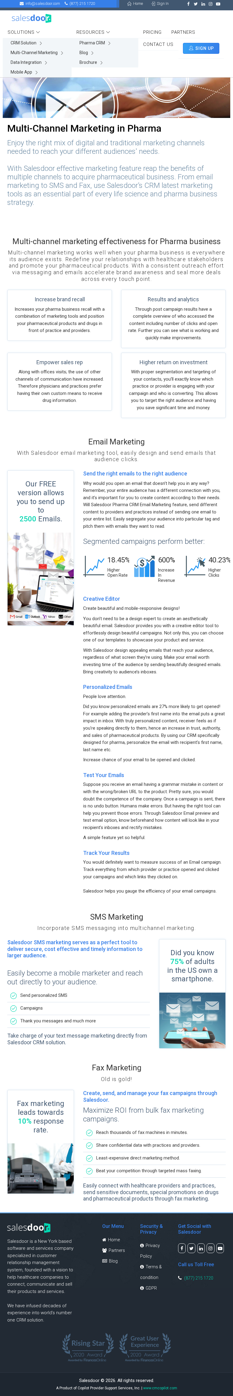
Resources (91, 32)
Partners (183, 32)
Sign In (162, 3)
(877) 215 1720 (198, 1278)
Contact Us (158, 44)
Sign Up (204, 48)
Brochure (88, 62)
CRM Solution (24, 42)
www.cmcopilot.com (160, 1388)
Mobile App (22, 72)
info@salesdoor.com (42, 3)
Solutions (22, 32)
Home (137, 3)
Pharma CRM (92, 42)
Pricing (152, 32)
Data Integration (26, 62)
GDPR (150, 1288)
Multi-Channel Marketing (35, 52)
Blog (84, 52)
